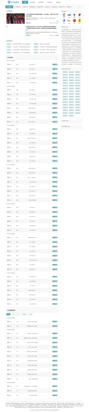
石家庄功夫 (29, 351)
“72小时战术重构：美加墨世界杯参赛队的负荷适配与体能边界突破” (9, 50)
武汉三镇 (35, 333)
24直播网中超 (47, 6)
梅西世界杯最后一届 (71, 102)
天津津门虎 (29, 342)
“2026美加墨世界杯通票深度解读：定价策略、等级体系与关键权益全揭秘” (28, 23)
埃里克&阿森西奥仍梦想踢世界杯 (78, 72)
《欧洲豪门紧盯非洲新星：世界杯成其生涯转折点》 (72, 49)
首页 (25, 2)
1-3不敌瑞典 (71, 83)
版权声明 (57, 410)
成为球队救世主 (65, 102)
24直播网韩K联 (32, 6)
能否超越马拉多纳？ (78, 102)
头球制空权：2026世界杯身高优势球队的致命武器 (72, 57)
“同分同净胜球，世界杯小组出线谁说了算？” (49, 49)
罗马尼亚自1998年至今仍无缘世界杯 (71, 86)
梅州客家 (35, 386)
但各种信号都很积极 (71, 88)
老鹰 (34, 112)
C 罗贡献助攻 (71, 113)
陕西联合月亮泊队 (27, 338)
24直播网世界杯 (61, 6)
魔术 (30, 90)
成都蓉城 (29, 369)
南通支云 (35, 390)
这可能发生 (65, 80)
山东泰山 (35, 365)
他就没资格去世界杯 (71, 75)
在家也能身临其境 (71, 94)
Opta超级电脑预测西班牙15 (65, 116)
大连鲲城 (29, 390)
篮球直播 (41, 2)
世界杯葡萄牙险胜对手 (65, 113)
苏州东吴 (35, 374)
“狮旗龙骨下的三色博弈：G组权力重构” (36, 52)
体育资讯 (49, 2)
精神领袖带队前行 (71, 99)
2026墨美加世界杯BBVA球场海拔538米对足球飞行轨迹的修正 (78, 91)
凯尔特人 (35, 73)
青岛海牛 (29, 333)
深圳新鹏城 (29, 326)
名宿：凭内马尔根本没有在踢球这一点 (65, 75)
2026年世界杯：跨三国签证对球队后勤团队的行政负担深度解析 (71, 91)
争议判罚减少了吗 (78, 105)
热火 (34, 90)
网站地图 (53, 410)
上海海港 (35, 326)
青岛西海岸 (35, 342)
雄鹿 (30, 156)
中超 (13, 314)
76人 (30, 99)
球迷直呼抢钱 (78, 110)
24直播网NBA (54, 6)
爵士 (30, 161)
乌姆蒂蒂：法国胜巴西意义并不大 (71, 80)
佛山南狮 (29, 360)
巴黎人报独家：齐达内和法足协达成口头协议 (78, 75)
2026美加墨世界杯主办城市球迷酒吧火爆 (65, 110)
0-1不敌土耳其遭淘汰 (65, 86)
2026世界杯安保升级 (78, 94)
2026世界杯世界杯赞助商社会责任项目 (71, 107)
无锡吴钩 (35, 351)
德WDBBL (24, 314)
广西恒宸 (35, 356)
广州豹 (30, 395)
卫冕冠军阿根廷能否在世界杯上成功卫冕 (78, 113)
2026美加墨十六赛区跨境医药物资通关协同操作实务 (36, 47)
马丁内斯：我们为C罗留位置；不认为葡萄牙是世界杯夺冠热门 (65, 72)
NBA (17, 64)
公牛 (34, 69)
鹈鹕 (34, 94)
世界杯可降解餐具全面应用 (78, 96)
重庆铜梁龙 (35, 379)
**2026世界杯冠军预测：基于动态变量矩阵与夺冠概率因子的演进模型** (9, 44)
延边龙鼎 (35, 338)
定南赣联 (29, 374)
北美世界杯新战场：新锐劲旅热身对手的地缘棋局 (72, 42)
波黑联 (30, 314)
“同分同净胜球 (36, 50)
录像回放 (58, 2)
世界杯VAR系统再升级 (71, 105)
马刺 (30, 103)
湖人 (30, 78)
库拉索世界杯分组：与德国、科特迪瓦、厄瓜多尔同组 (71, 77)
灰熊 (30, 69)
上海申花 (29, 365)
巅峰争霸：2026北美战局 (36, 44)
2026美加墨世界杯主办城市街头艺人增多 (78, 107)
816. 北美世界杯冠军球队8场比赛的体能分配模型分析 (65, 91)
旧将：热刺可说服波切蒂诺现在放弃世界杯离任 (78, 77)
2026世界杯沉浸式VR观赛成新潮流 (65, 94)
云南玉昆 (35, 347)
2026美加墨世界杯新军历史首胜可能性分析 (70, 60)
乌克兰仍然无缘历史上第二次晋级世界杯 (78, 83)
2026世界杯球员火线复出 (78, 99)
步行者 (34, 99)
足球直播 (32, 2)
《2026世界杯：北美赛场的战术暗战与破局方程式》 (9, 47)
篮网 (30, 112)
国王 (34, 151)
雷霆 (34, 78)
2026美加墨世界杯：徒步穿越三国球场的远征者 (71, 46)
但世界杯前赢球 (78, 86)
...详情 (57, 21)
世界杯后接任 (65, 77)
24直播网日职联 (18, 6)
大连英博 (29, 321)
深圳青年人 (35, 360)
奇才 (30, 151)
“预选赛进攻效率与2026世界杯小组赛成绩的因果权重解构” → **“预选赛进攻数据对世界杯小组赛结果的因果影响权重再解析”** (42, 28)
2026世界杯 (65, 105)
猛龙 (30, 73)
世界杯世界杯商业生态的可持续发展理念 (65, 107)
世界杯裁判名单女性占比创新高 (78, 88)
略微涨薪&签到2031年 (65, 83)
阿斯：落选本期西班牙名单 (71, 72)
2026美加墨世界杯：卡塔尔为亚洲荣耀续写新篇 (9, 52)
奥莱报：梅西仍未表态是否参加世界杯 (65, 88)
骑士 (34, 133)
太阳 (30, 82)
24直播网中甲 (25, 6)
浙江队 (30, 347)
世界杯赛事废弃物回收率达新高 (71, 96)
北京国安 (35, 321)
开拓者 (34, 82)
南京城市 (29, 356)
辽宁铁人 (35, 369)
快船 (34, 161)
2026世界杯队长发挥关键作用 (65, 99)
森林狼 (30, 108)
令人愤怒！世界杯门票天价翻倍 (71, 110)
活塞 (30, 133)
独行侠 (30, 121)
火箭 (34, 64)
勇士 (30, 142)
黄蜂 (30, 94)
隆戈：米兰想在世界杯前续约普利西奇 (78, 80)
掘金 (30, 64)
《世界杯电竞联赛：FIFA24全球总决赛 (71, 116)
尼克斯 (34, 103)
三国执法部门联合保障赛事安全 (65, 96)
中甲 (18, 314)
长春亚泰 (35, 395)
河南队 (30, 379)
